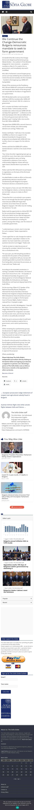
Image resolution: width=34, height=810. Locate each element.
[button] (17, 518)
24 (30, 772)
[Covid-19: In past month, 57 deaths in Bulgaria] (12, 463)
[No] (32, 805)
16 (26, 769)
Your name (4, 684)
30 (26, 775)
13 (12, 769)
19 (8, 772)
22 (21, 772)
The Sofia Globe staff (18, 54)
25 (3, 775)
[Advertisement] (17, 621)
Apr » (18, 779)
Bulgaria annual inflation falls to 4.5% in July (16, 542)
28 (17, 775)
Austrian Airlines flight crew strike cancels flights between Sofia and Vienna (15, 406)
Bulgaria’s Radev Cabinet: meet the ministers (15, 591)
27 (12, 775)
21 (17, 772)
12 (8, 769)
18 (3, 772)
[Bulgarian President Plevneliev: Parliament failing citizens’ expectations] (12, 443)
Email (3, 677)
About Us (3, 784)
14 (17, 769)
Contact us (4, 789)
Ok (17, 807)
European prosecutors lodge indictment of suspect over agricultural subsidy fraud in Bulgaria (16, 395)
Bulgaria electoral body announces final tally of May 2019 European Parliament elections (15, 496)
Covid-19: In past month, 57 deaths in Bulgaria (15, 476)
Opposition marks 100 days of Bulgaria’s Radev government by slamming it (16, 566)
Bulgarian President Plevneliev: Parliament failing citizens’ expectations (16, 456)
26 (8, 775)
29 (21, 775)
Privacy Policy (4, 792)
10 (30, 766)
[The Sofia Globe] (3, 12)
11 (3, 769)
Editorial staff (4, 787)
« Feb (15, 779)
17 (30, 769)
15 (21, 769)
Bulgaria (5, 36)
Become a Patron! (7, 373)
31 (30, 775)
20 (12, 772)
